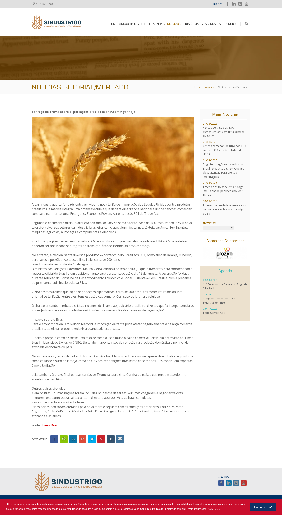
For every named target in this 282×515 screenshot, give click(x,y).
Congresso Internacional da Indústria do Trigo (220, 298)
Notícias (173, 23)
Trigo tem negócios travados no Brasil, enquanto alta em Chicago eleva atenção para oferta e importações (223, 168)
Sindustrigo (127, 23)
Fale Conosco (227, 23)
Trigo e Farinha (151, 23)
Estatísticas (192, 23)
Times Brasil (50, 425)
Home (113, 23)
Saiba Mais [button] (214, 509)
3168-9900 (45, 4)
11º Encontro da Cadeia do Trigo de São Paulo (225, 284)
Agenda (210, 23)
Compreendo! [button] (263, 506)
